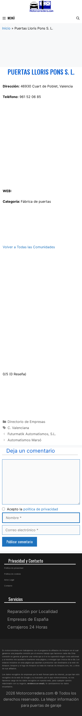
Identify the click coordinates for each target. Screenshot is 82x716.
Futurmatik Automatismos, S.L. (32, 434)
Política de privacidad (13, 568)
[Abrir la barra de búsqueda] (78, 18)
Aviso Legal (9, 580)
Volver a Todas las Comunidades (29, 247)
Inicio (6, 28)
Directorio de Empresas (26, 422)
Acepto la (31, 509)
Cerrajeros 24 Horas (27, 627)
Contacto (8, 586)
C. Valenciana (18, 428)
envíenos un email (35, 683)
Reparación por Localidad (32, 611)
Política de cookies (12, 574)
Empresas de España (27, 619)
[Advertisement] (41, 49)
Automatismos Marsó (24, 440)
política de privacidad (40, 509)
